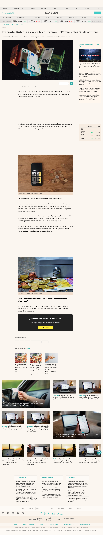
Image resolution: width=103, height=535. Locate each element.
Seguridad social (18, 8)
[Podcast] (57, 519)
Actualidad (59, 17)
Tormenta (4, 8)
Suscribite (42, 524)
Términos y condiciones (52, 527)
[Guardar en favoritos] (71, 83)
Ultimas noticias (6, 17)
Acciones (65, 8)
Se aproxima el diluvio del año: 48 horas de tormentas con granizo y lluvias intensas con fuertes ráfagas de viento (90, 66)
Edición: (96, 8)
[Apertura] (32, 519)
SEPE (45, 508)
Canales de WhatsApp (28, 524)
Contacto (15, 524)
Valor (99, 126)
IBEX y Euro (15, 24)
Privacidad (63, 527)
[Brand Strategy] (49, 519)
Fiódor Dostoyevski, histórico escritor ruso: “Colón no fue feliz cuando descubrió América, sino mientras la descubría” (90, 82)
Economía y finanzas (22, 17)
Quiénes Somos (54, 524)
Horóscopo (79, 508)
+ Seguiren (64, 84)
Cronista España (6, 24)
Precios (51, 508)
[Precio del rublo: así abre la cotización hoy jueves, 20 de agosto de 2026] (51, 358)
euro (22, 342)
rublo (21, 24)
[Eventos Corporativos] (40, 519)
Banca (84, 17)
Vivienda (43, 8)
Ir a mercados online (6, 21)
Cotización (45, 342)
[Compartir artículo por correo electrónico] (32, 87)
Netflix (87, 8)
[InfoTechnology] (68, 519)
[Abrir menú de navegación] (3, 13)
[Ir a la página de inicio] (9, 13)
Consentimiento (71, 527)
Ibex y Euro (37, 17)
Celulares (30, 508)
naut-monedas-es (36, 342)
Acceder (97, 13)
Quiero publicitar (47, 327)
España (27, 342)
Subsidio (71, 508)
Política (48, 17)
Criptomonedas (72, 17)
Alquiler (54, 8)
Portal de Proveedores (69, 524)
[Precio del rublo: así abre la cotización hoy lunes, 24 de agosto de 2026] (21, 358)
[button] (99, 452)
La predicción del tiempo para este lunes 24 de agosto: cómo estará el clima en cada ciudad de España (89, 90)
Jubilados (32, 8)
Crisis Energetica (61, 508)
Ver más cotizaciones (96, 21)
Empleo (77, 8)
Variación (90, 126)
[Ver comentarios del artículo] (35, 87)
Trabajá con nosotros (85, 524)
